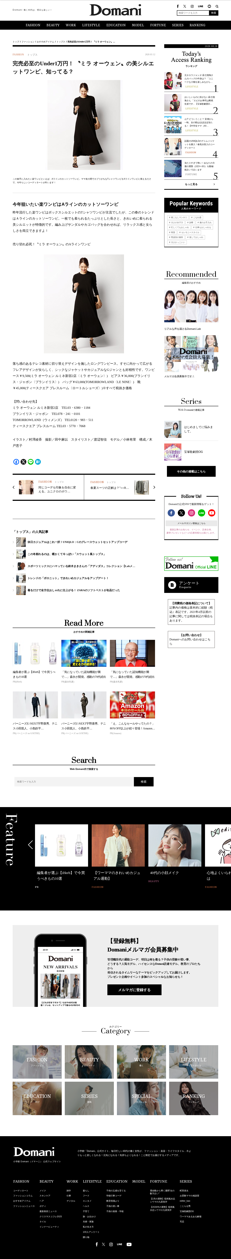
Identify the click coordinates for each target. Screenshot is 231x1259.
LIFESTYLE (91, 25)
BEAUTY (53, 25)
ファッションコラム (23, 1195)
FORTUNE (158, 25)
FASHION (33, 25)
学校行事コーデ (113, 1195)
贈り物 (86, 1237)
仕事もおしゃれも (203, 227)
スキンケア (45, 1195)
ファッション (27, 41)
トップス (60, 41)
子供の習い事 (112, 1206)
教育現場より (112, 1201)
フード (86, 1195)
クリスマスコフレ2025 (51, 1216)
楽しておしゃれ (196, 237)
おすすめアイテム (45, 41)
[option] (61, 857)
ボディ (43, 1206)
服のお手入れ (205, 222)
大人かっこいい (178, 242)
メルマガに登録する (134, 990)
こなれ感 (197, 217)
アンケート (189, 583)
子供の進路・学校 (115, 1211)
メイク (43, 1190)
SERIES (178, 25)
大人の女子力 (177, 222)
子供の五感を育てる (116, 1190)
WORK (71, 25)
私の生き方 (88, 1227)
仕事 (69, 1195)
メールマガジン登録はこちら (191, 523)
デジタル (71, 1201)
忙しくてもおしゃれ (180, 227)
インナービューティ (49, 1227)
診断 (191, 222)
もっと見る (191, 184)
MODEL (138, 25)
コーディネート (20, 1190)
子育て (86, 1211)
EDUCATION (116, 25)
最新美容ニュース (48, 1211)
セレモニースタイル (190, 232)
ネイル (43, 1221)
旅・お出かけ (89, 1216)
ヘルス (86, 1206)
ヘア (42, 1201)
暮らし (86, 1190)
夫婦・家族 (88, 1221)
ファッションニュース (24, 1206)
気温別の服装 (177, 237)
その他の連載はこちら (191, 471)
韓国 (173, 232)
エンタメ (87, 1201)
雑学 (69, 1190)
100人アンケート (91, 1232)
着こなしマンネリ (179, 217)
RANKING (197, 25)
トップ (16, 41)
